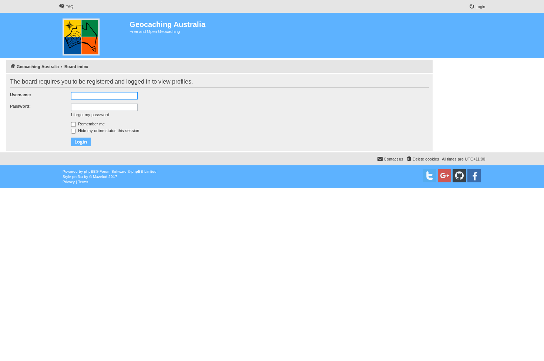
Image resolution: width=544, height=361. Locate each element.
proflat (77, 177)
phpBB (90, 171)
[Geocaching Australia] (94, 35)
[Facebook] (474, 175)
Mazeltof (100, 177)
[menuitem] (66, 6)
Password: (20, 106)
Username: (20, 94)
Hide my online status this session (108, 130)
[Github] (459, 175)
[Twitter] (429, 175)
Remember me (91, 124)
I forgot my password (90, 114)
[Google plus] (444, 175)
